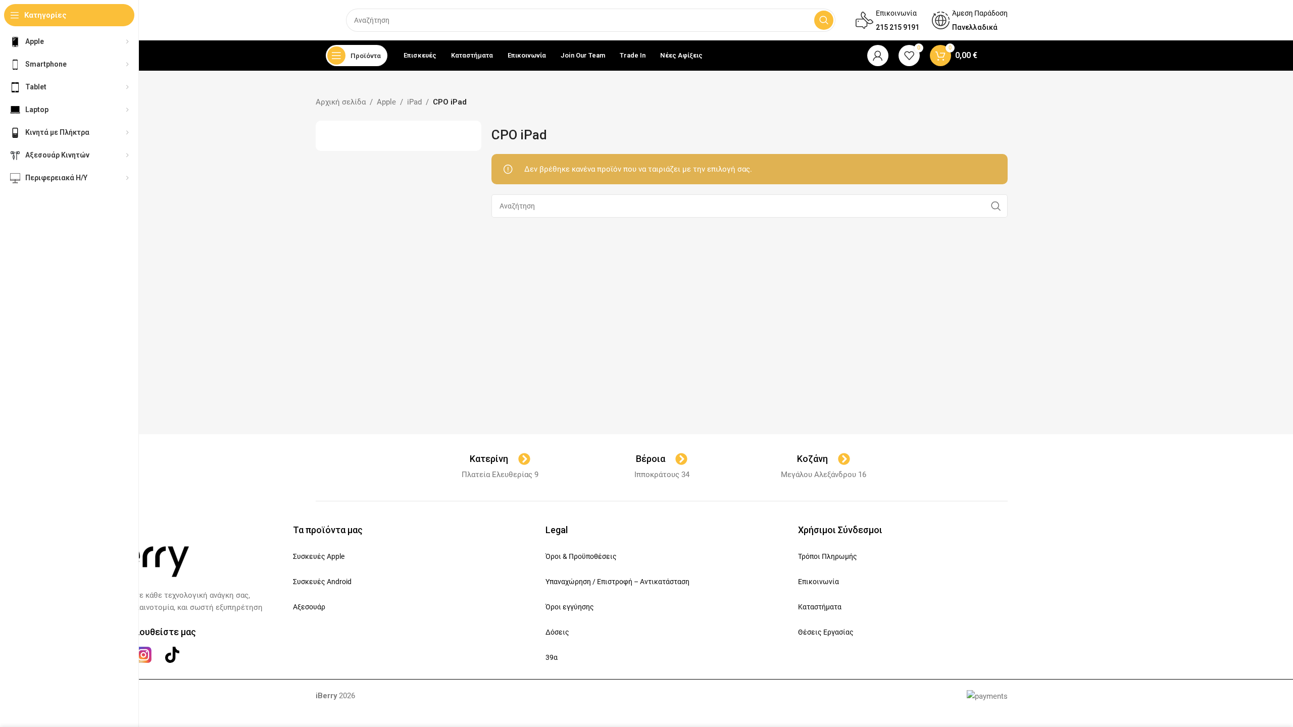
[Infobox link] (887, 20)
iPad (414, 102)
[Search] (823, 20)
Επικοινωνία (818, 582)
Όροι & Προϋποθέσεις (581, 556)
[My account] (877, 55)
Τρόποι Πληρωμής (827, 556)
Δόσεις (557, 632)
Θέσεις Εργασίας (826, 632)
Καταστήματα (819, 607)
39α (551, 657)
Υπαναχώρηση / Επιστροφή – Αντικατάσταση (617, 582)
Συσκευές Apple (318, 556)
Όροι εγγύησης (569, 607)
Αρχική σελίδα (341, 102)
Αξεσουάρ (309, 607)
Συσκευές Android (322, 582)
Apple (386, 102)
